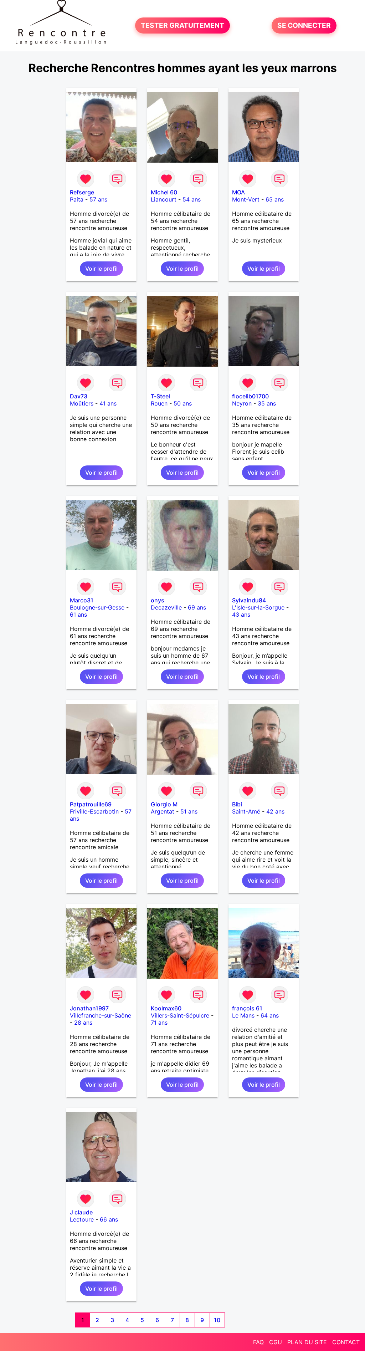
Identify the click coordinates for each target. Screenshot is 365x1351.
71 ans (159, 1022)
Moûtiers (81, 403)
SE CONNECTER (304, 25)
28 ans (83, 1022)
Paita (76, 199)
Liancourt (163, 199)
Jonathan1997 (89, 1008)
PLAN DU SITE (307, 1342)
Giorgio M (164, 804)
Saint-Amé (246, 811)
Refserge (82, 192)
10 (217, 1320)
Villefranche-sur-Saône (100, 1015)
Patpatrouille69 (91, 804)
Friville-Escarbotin (94, 811)
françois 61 (247, 1008)
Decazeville (166, 607)
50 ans (183, 403)
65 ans (275, 199)
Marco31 (81, 600)
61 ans (78, 614)
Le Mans (243, 1015)
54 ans (191, 199)
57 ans (98, 199)
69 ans (197, 607)
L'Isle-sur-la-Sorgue (258, 607)
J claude (81, 1212)
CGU (275, 1342)
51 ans (188, 811)
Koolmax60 (166, 1008)
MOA (238, 192)
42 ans (275, 811)
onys (157, 600)
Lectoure (82, 1219)
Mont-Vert (245, 199)
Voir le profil (101, 268)
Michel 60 (164, 192)
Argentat (162, 811)
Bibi (237, 804)
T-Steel (160, 396)
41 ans (108, 403)
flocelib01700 (250, 396)
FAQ (258, 1342)
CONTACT (346, 1342)
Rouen (159, 403)
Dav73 (78, 396)
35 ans (267, 403)
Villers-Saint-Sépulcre (180, 1015)
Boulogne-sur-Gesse (97, 607)
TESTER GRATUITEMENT (182, 25)
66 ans (109, 1219)
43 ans (241, 614)
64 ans (270, 1015)
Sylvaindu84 (249, 600)
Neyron (242, 403)
